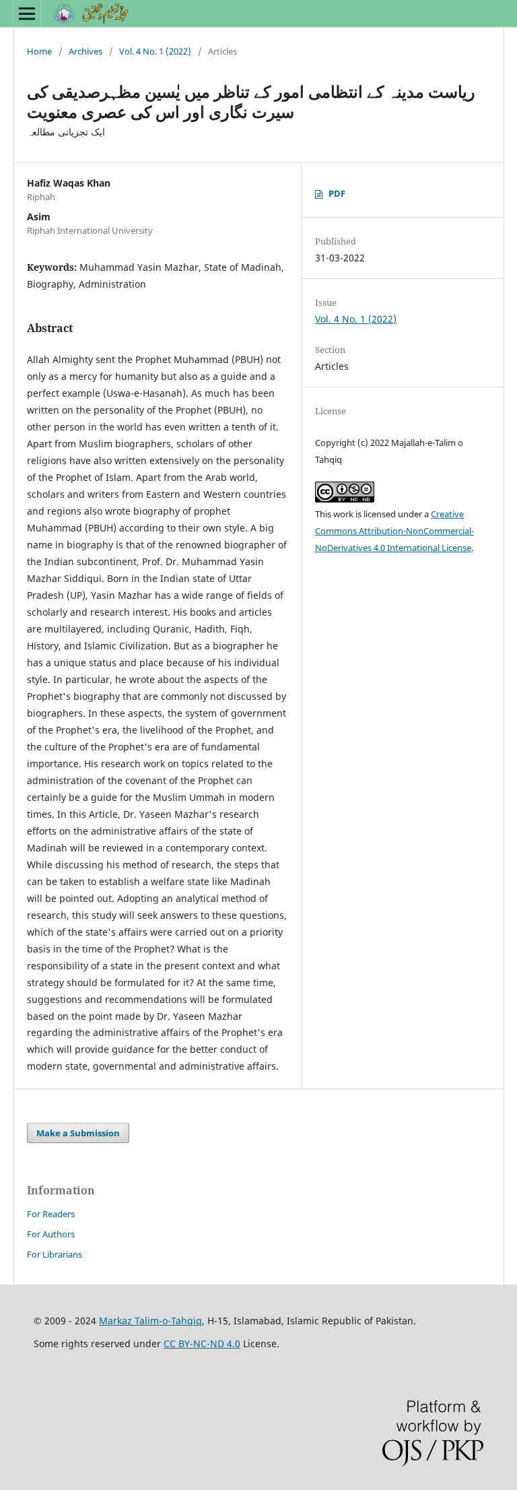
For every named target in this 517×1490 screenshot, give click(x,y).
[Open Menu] (26, 13)
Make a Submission (78, 1133)
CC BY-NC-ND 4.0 (202, 1343)
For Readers (51, 1214)
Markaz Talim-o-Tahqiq (150, 1320)
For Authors (51, 1234)
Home (39, 51)
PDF (337, 193)
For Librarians (54, 1254)
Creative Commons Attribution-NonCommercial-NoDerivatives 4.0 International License (394, 531)
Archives (85, 51)
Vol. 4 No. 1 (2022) (155, 51)
